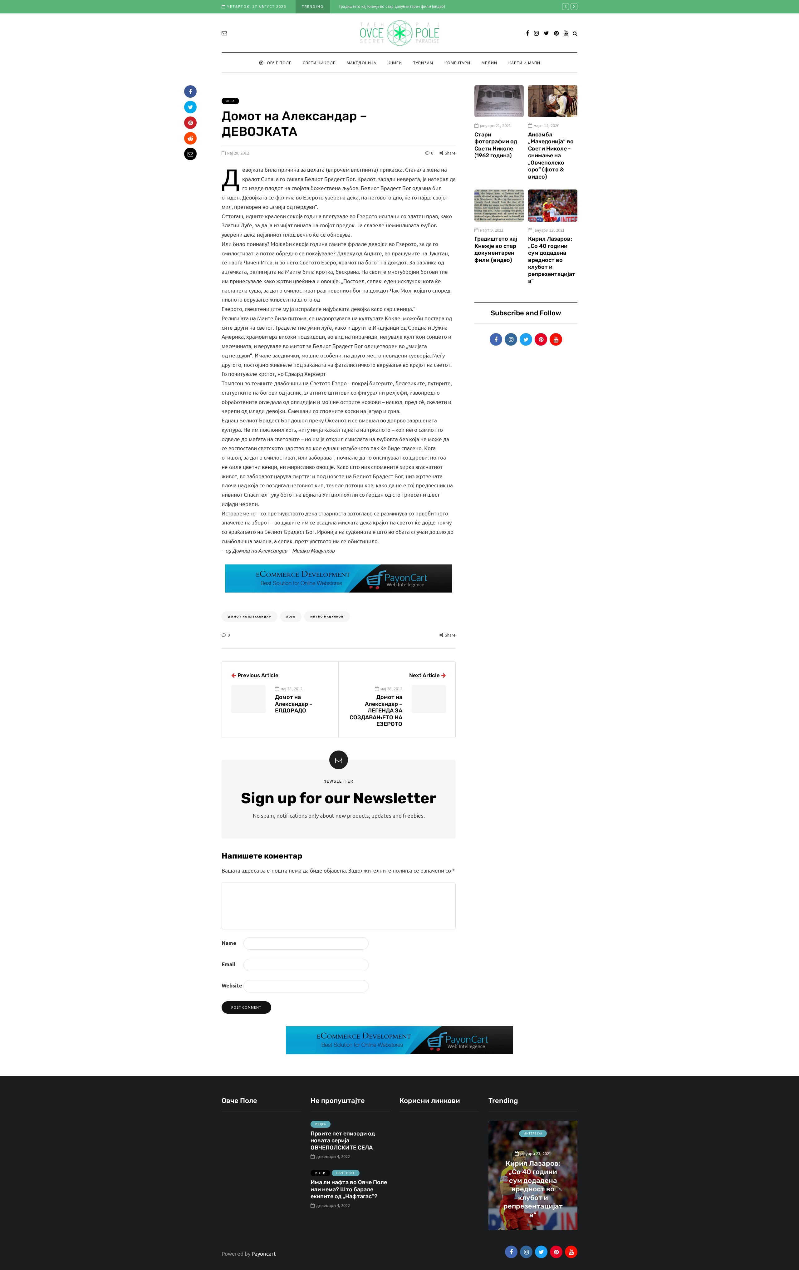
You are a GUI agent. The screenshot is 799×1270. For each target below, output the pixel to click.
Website (232, 985)
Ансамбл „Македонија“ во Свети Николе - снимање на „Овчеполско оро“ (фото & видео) (551, 155)
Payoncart (264, 1253)
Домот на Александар (249, 616)
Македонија (361, 63)
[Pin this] (190, 122)
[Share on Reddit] (190, 138)
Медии (489, 63)
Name (229, 943)
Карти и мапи (524, 63)
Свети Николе (319, 63)
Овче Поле (279, 63)
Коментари (457, 63)
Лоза (230, 101)
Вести (320, 1173)
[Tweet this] (190, 107)
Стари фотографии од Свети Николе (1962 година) (495, 145)
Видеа (320, 1124)
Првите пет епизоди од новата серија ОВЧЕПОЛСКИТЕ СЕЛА (343, 1140)
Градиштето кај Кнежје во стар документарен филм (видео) (392, 6)
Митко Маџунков (327, 616)
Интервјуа (533, 1133)
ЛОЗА (290, 616)
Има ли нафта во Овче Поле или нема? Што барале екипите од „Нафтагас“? (349, 1189)
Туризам (423, 63)
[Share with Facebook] (190, 91)
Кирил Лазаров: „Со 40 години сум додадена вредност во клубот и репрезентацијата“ (551, 259)
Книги (395, 63)
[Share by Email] (190, 154)
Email (228, 964)
